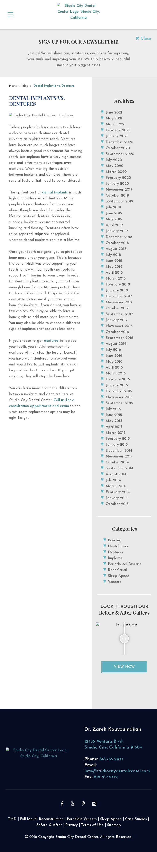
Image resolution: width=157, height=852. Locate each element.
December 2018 (119, 237)
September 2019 (119, 201)
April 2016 (114, 368)
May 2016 (114, 362)
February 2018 (118, 285)
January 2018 (117, 290)
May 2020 (114, 166)
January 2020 (117, 184)
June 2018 (114, 261)
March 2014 (116, 486)
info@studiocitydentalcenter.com (117, 771)
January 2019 (117, 231)
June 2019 (114, 213)
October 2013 (117, 504)
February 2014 (118, 492)
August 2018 (116, 249)
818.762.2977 (111, 759)
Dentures (115, 552)
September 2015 (119, 403)
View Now (124, 667)
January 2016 (117, 385)
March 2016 (116, 373)
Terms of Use (92, 825)
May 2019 (114, 219)
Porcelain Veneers (82, 819)
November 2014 (119, 457)
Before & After (49, 825)
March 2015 (116, 433)
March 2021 (116, 124)
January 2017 (117, 320)
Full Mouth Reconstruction (41, 819)
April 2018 (114, 273)
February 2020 (118, 178)
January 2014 (117, 498)
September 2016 (119, 338)
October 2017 (117, 308)
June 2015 (114, 415)
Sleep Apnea (118, 576)
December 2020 (119, 142)
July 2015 (113, 409)
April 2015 (114, 427)
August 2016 (116, 344)
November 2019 (119, 190)
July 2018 (113, 255)
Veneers (114, 582)
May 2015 (114, 421)
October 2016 (117, 332)
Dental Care (118, 546)
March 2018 (116, 279)
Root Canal (117, 570)
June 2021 (114, 113)
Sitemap (114, 825)
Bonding (114, 540)
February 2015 (118, 439)
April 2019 (114, 225)
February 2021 (118, 130)
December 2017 (119, 296)
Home (13, 86)
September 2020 (120, 154)
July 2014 (113, 480)
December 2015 (119, 391)
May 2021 (114, 118)
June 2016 (114, 356)
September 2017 (119, 314)
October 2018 (117, 243)
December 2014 (119, 451)
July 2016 (113, 350)
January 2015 (117, 445)
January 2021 (117, 136)
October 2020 (118, 148)
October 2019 (117, 196)
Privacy (71, 825)
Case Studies (136, 819)
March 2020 (116, 172)
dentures (51, 341)
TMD (12, 819)
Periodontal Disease (125, 564)
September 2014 (119, 468)
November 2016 (119, 326)
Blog (25, 86)
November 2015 (119, 397)
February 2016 (118, 379)
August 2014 (116, 474)
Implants (115, 558)
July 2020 (114, 160)
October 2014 (117, 462)
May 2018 (114, 267)
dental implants (55, 192)
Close (145, 38)
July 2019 (113, 207)
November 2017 (119, 302)
